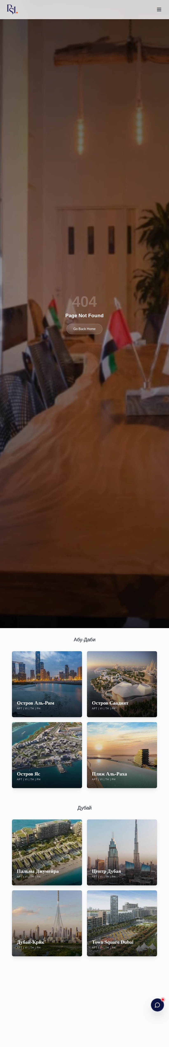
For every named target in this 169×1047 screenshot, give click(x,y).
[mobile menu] (159, 9)
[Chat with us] (157, 1005)
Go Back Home (84, 329)
